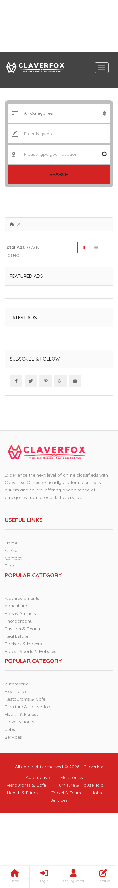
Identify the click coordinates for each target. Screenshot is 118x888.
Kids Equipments (22, 598)
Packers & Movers (23, 644)
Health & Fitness (21, 714)
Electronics (16, 691)
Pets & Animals (20, 613)
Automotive (17, 684)
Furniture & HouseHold (28, 706)
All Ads (12, 550)
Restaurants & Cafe (25, 699)
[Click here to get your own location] (104, 154)
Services (13, 737)
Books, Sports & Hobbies (30, 651)
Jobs (10, 729)
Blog (9, 566)
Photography (18, 621)
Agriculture (16, 606)
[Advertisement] (59, 26)
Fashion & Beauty (23, 628)
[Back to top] (97, 848)
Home (11, 543)
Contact (13, 558)
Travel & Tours (19, 722)
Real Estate (16, 636)
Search (59, 174)
